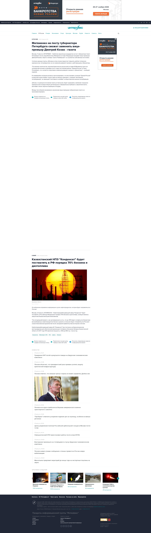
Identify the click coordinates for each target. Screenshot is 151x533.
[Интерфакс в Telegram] (64, 526)
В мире (48, 33)
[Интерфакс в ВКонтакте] (66, 526)
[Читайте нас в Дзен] (61, 526)
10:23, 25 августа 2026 (66, 111)
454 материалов (72, 486)
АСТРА (34, 524)
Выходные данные (104, 525)
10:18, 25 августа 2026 (42, 255)
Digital (81, 33)
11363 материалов (37, 488)
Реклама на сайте (71, 497)
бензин (59, 335)
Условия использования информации (108, 523)
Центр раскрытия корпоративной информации (71, 522)
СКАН (61, 519)
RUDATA (62, 521)
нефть (53, 335)
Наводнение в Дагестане (89, 485)
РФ (50, 335)
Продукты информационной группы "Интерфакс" (55, 513)
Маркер (34, 522)
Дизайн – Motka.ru (104, 526)
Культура (68, 33)
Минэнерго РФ (43, 335)
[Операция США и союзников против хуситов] (110, 482)
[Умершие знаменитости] (75, 482)
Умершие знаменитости (75, 484)
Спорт (62, 33)
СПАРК (34, 518)
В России (41, 33)
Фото (100, 33)
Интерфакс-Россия (35, 22)
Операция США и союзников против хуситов (109, 486)
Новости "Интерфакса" (65, 518)
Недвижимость (57, 22)
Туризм (50, 22)
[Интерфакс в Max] (71, 526)
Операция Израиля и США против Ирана (57, 485)
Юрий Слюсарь (60, 174)
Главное (34, 33)
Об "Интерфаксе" (16, 22)
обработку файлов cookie (99, 506)
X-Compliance (35, 519)
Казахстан (35, 335)
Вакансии (62, 497)
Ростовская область (70, 174)
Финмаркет (44, 22)
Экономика (55, 33)
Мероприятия (74, 22)
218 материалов (107, 490)
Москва (75, 33)
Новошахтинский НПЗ (48, 174)
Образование (66, 22)
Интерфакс (75, 27)
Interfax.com (26, 22)
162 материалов (89, 488)
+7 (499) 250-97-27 (86, 509)
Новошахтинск (36, 174)
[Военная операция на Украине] (40, 482)
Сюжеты (94, 33)
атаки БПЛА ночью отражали (59, 133)
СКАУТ (34, 521)
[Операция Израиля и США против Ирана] (58, 483)
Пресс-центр (54, 497)
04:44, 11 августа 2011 (43, 39)
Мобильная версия (6, 22)
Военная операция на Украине (51, 111)
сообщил (62, 124)
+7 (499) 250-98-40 (75, 509)
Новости (87, 33)
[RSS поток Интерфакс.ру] (68, 526)
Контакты (35, 497)
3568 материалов (55, 489)
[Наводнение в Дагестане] (93, 482)
